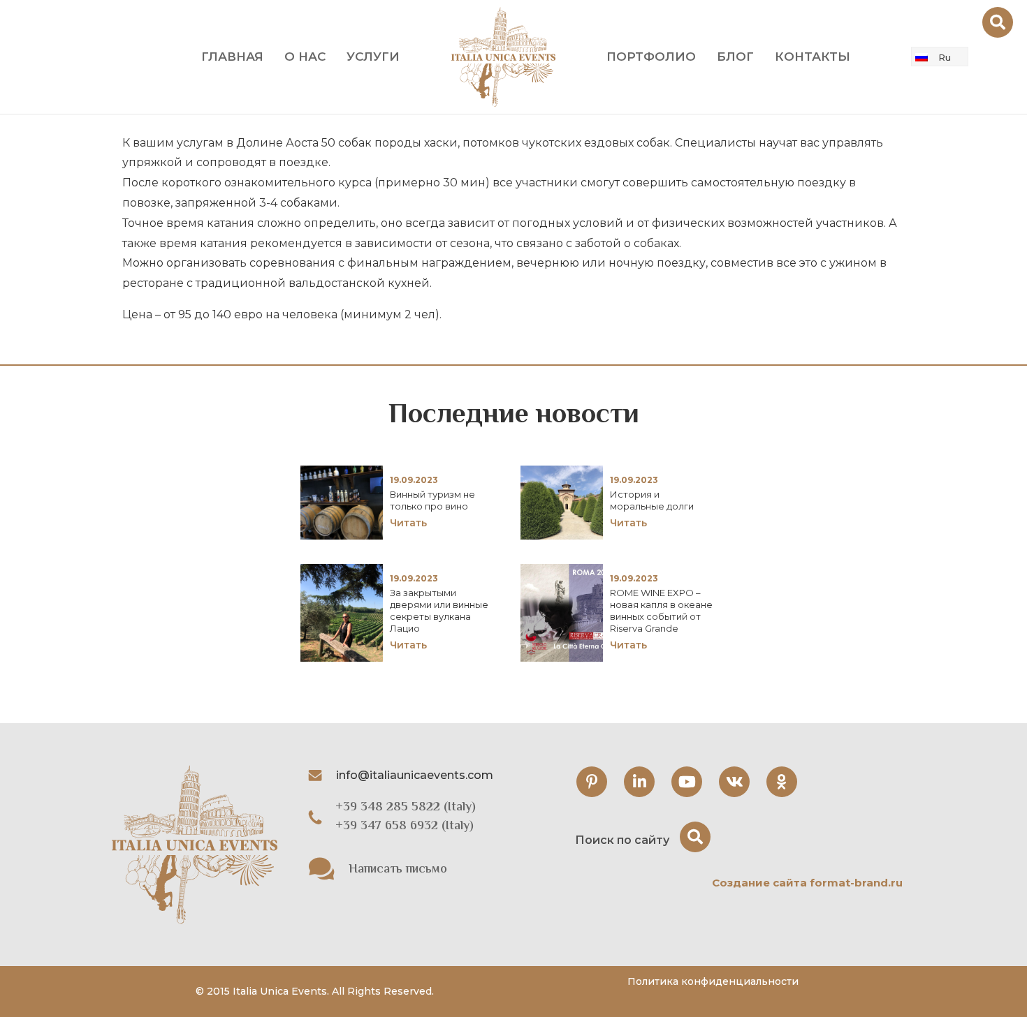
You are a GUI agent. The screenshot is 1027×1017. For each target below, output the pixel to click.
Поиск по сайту (622, 840)
